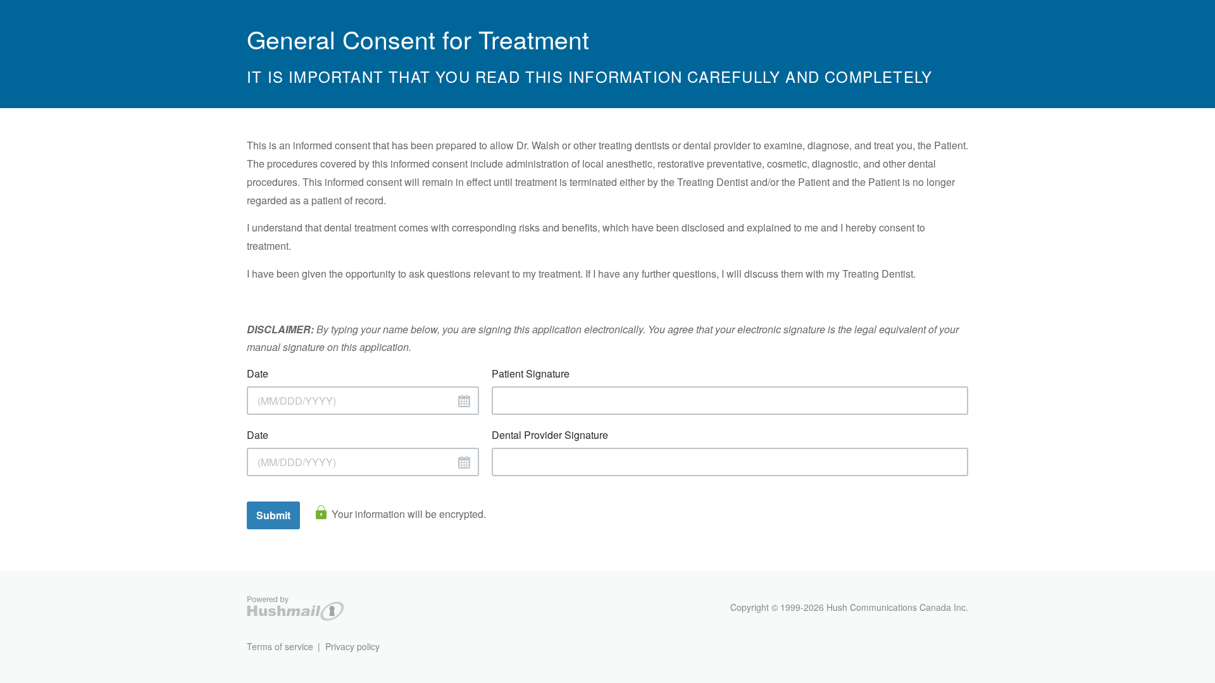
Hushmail (295, 608)
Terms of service (280, 646)
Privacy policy (352, 646)
